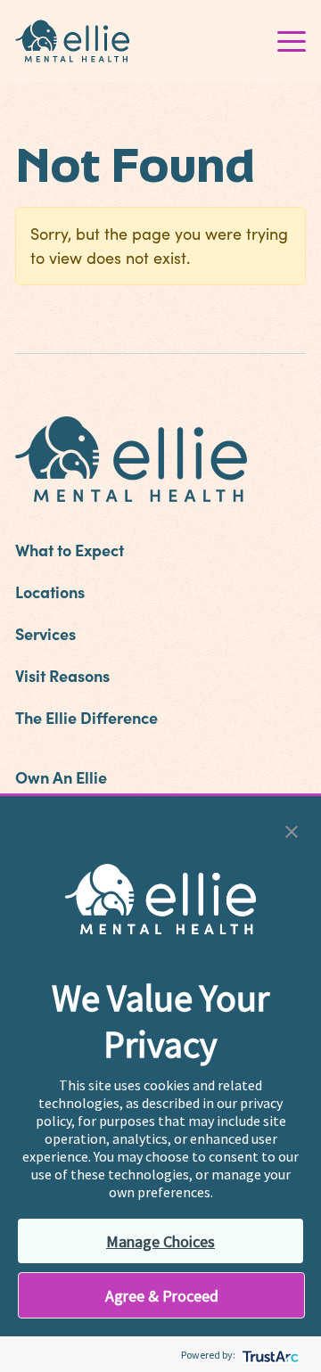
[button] (291, 829)
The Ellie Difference (86, 717)
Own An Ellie (61, 777)
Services (45, 633)
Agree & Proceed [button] (161, 1296)
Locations (50, 591)
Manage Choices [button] (160, 1241)
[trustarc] (268, 1354)
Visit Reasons (62, 675)
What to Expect (69, 549)
